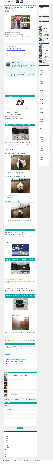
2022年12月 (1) (41, 92)
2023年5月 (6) (41, 83)
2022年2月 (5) (41, 103)
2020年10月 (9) (41, 130)
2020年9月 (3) (41, 132)
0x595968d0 (46, 23)
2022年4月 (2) (41, 99)
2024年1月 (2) (41, 72)
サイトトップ (5, 3)
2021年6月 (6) (41, 117)
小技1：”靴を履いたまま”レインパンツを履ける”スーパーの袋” (15, 48)
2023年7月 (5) (41, 79)
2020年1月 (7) (41, 141)
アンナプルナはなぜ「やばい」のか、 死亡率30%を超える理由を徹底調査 (46, 57)
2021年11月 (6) (41, 108)
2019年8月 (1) (41, 150)
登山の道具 (6, 438)
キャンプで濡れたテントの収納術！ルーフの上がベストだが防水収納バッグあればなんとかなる (46, 28)
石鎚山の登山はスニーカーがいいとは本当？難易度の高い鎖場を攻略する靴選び (17, 363)
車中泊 (18, 3)
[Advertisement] (20, 86)
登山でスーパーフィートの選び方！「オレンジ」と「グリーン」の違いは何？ (16, 359)
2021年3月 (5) (41, 121)
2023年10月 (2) (41, 74)
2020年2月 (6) (41, 139)
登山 (9, 3)
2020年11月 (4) (41, 128)
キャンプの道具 (7, 447)
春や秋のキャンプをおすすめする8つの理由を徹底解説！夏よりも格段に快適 (46, 39)
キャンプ (14, 3)
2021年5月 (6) (41, 119)
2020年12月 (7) (41, 126)
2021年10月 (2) (41, 110)
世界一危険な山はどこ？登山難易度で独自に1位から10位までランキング (46, 46)
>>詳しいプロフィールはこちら (22, 72)
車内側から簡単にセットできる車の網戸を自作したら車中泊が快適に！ (46, 54)
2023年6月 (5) (41, 81)
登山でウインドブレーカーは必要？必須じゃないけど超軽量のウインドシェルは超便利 (17, 375)
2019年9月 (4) (41, 148)
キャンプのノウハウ (8, 445)
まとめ (7, 55)
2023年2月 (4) (41, 88)
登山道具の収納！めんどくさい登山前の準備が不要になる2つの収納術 (15, 379)
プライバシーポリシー (42, 9)
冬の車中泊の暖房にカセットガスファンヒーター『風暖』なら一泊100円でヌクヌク (46, 61)
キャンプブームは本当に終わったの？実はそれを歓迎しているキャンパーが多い (46, 32)
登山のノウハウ (7, 11)
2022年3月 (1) (41, 101)
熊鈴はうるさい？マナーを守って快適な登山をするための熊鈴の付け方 (12, 399)
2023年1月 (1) (41, 90)
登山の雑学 (6, 440)
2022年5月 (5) (41, 97)
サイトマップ (26, 3)
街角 (22, 3)
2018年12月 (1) (41, 164)
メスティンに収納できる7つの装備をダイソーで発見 (13, 394)
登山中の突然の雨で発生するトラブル (11, 46)
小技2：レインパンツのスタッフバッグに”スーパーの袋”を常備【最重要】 (16, 50)
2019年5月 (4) (41, 155)
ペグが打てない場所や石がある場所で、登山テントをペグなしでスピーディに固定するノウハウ (29, 399)
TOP (6, 460)
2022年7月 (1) (41, 94)
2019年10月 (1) (41, 146)
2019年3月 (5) (41, 159)
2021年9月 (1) (41, 112)
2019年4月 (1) (41, 157)
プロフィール (41, 11)
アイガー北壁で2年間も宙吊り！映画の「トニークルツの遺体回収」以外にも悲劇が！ (46, 50)
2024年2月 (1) (41, 70)
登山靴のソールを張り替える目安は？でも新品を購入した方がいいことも (16, 361)
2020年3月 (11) (41, 137)
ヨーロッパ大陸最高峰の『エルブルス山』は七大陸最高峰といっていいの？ (46, 35)
